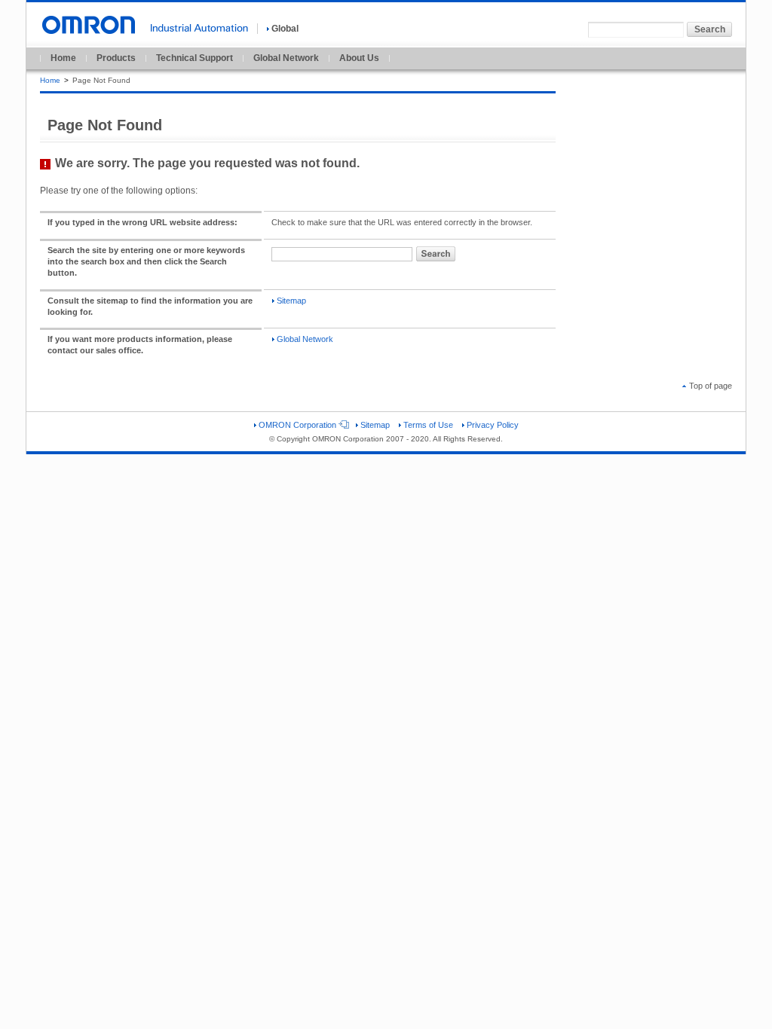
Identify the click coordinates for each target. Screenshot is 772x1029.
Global (285, 28)
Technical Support (194, 58)
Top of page (710, 385)
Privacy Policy (493, 424)
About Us (359, 58)
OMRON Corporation (297, 424)
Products (116, 58)
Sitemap (291, 300)
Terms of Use (428, 424)
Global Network (286, 58)
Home (63, 58)
